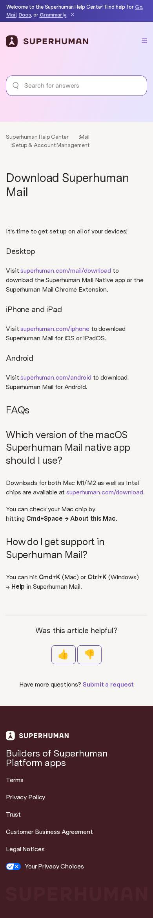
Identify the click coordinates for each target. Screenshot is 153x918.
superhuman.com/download (104, 492)
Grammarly (53, 15)
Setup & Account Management (50, 145)
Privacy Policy (25, 797)
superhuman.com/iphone (54, 328)
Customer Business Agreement (49, 831)
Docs (24, 15)
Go (138, 7)
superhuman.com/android (55, 377)
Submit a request (108, 684)
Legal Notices (25, 849)
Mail (11, 15)
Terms (14, 780)
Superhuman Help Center (37, 137)
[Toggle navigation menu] (144, 41)
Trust (13, 814)
